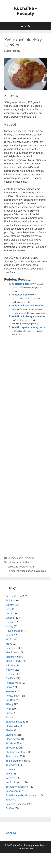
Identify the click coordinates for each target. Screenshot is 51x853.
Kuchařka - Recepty (25, 11)
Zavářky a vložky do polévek (22, 795)
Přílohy (9, 704)
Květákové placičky (23, 283)
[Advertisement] (25, 445)
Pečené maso (13, 682)
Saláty (9, 717)
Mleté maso (12, 652)
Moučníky (11, 656)
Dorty (9, 613)
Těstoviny (11, 765)
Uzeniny (10, 769)
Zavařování (12, 791)
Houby (9, 626)
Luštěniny (11, 648)
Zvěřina (10, 808)
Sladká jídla (12, 726)
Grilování (11, 622)
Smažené (11, 743)
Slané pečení (13, 739)
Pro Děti (10, 700)
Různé (9, 713)
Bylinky (10, 600)
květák (11, 562)
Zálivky (10, 799)
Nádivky (10, 665)
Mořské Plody (13, 661)
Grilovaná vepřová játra (21, 566)
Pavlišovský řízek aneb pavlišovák (27, 570)
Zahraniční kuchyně (17, 786)
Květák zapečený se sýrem (27, 327)
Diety (8, 609)
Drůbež (10, 617)
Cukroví (10, 604)
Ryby (8, 708)
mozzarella (22, 562)
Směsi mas (12, 747)
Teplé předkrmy (14, 760)
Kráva (9, 643)
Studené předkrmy (16, 752)
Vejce (9, 773)
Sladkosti (11, 734)
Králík (9, 639)
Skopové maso (14, 721)
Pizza (9, 687)
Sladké (9, 730)
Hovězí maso (13, 630)
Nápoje (10, 669)
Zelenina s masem (16, 804)
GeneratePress (25, 848)
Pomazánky (12, 695)
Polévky (10, 691)
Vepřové (10, 778)
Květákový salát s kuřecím (27, 305)
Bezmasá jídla (15, 558)
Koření (9, 635)
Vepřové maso (14, 782)
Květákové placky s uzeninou (28, 316)
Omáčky (10, 678)
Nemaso (29, 558)
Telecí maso (12, 756)
